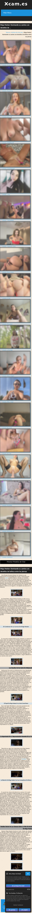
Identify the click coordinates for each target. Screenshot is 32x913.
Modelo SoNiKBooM (8, 142)
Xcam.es (8, 32)
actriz (6, 578)
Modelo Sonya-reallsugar (9, 65)
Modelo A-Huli (6, 298)
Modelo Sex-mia (6, 453)
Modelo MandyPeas (7, 91)
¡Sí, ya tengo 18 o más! (18, 885)
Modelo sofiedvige (7, 350)
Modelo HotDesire (7, 557)
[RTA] (28, 889)
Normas (15, 904)
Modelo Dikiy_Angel (7, 402)
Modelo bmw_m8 (7, 117)
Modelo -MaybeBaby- (8, 220)
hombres (24, 759)
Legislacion (20, 904)
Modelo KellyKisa (7, 479)
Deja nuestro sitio (10, 889)
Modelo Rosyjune (7, 427)
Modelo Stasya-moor (8, 272)
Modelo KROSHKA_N (8, 531)
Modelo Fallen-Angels (8, 376)
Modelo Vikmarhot (7, 324)
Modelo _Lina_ (6, 194)
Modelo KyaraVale (7, 505)
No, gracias (12, 910)
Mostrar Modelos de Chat (16, 562)
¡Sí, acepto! (24, 910)
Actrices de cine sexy (17, 32)
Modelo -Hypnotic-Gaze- (9, 246)
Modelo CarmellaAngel (8, 168)
